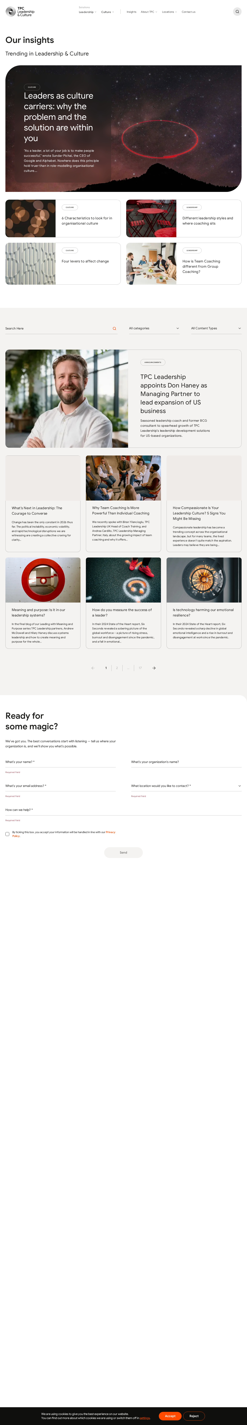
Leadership (192, 207)
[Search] (237, 11)
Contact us (188, 12)
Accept (170, 1416)
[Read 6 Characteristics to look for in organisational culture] (63, 218)
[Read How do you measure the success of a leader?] (123, 603)
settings (145, 1418)
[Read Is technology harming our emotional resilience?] (204, 603)
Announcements (153, 362)
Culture (32, 87)
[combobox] (154, 328)
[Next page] (154, 668)
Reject (194, 1416)
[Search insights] (114, 328)
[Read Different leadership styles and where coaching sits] (184, 218)
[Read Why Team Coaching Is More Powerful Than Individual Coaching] (123, 503)
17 (140, 668)
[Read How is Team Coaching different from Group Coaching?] (184, 264)
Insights (131, 12)
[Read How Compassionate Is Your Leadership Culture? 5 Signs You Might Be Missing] (204, 503)
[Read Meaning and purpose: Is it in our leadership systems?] (42, 603)
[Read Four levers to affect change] (63, 264)
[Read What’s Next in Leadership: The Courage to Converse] (42, 504)
